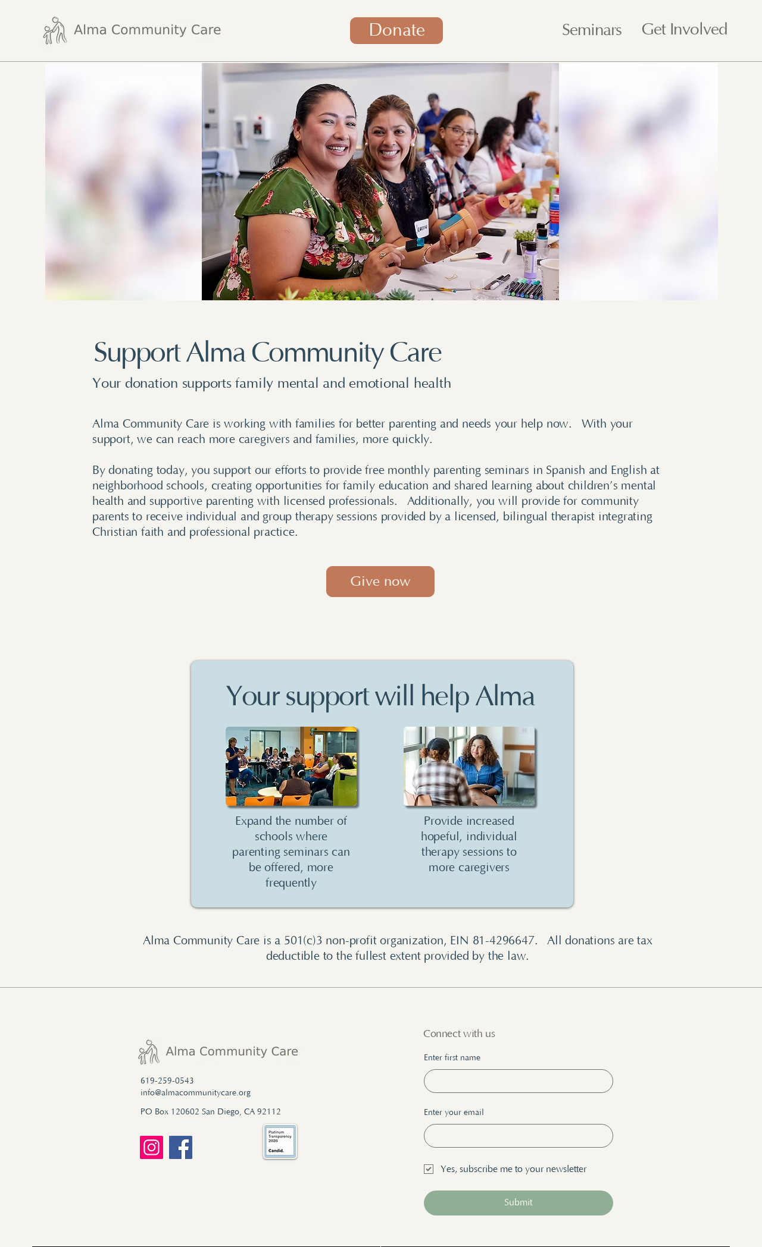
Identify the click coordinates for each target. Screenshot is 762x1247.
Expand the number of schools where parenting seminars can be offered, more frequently (291, 852)
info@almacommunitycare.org (195, 1093)
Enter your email (454, 1112)
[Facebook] (180, 1147)
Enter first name (452, 1058)
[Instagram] (151, 1147)
